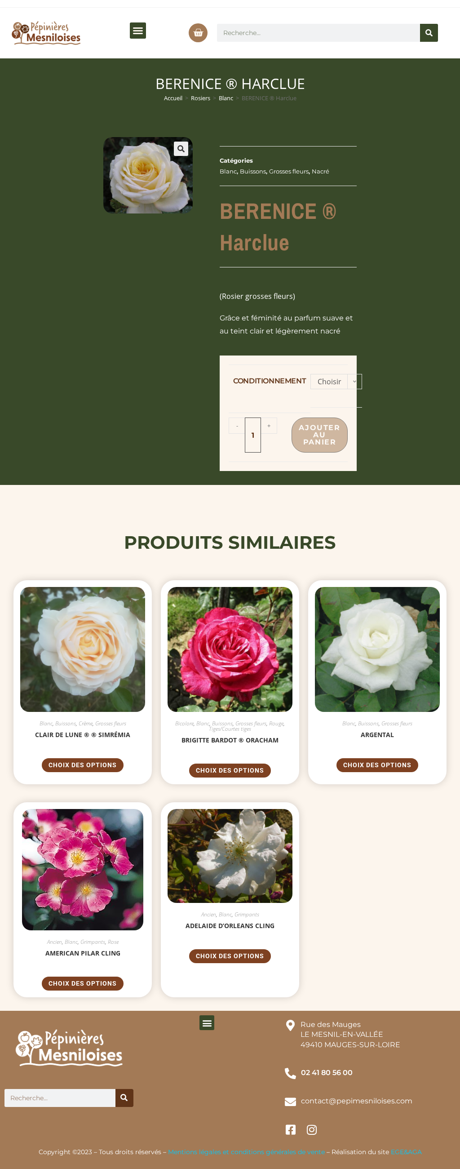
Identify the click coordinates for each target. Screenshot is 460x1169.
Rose (113, 942)
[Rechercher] (429, 33)
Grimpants (92, 942)
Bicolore (184, 723)
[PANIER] (198, 32)
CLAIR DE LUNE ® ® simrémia (82, 734)
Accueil (173, 98)
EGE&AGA (406, 1152)
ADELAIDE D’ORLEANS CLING (230, 925)
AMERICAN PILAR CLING (82, 953)
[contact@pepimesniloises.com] (290, 1101)
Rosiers (200, 98)
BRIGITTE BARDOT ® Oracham (230, 740)
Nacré (320, 171)
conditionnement (269, 381)
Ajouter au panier (319, 434)
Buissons (253, 171)
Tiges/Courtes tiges (230, 729)
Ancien (54, 942)
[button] (138, 30)
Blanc (226, 98)
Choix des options (83, 765)
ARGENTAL (377, 734)
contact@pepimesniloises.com (356, 1101)
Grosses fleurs (289, 171)
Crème (86, 723)
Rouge (276, 723)
